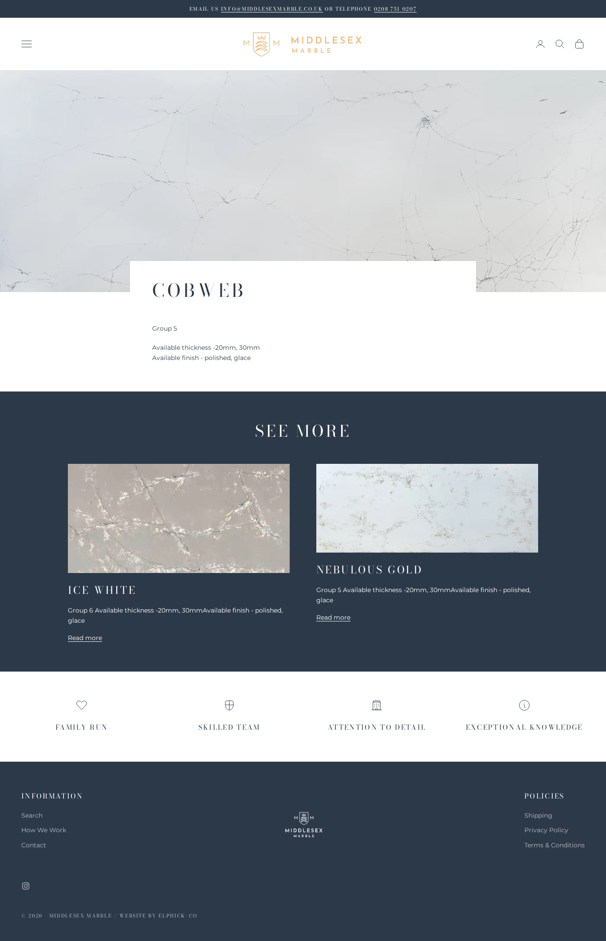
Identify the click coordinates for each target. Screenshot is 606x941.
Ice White (102, 590)
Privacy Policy (546, 830)
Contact (33, 845)
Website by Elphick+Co (158, 915)
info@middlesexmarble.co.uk (272, 8)
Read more (85, 638)
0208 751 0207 (395, 8)
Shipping (538, 815)
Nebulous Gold (369, 569)
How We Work (43, 830)
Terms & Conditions (554, 845)
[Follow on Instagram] (25, 886)
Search (32, 815)
